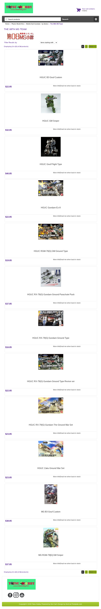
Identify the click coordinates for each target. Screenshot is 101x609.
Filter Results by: (10, 43)
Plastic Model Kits (18, 24)
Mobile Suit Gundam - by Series (37, 24)
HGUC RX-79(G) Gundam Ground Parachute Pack (50, 294)
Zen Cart (53, 604)
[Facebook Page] (10, 595)
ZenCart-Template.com (74, 604)
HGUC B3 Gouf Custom (51, 77)
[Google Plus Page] (16, 595)
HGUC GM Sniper (50, 121)
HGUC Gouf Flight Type (51, 164)
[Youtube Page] (22, 595)
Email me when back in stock (70, 86)
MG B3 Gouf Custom (50, 512)
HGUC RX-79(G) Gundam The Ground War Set (51, 425)
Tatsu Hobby (36, 604)
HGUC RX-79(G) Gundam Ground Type (50, 338)
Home (7, 24)
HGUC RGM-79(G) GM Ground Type (51, 251)
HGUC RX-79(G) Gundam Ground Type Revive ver (51, 381)
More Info (56, 86)
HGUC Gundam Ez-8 (51, 207)
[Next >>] (92, 46)
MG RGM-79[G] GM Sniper (50, 555)
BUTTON (96, 19)
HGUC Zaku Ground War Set (50, 468)
